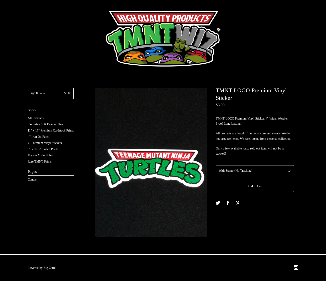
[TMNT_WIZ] (163, 39)
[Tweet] (218, 203)
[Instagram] (296, 268)
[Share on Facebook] (228, 203)
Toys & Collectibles (40, 155)
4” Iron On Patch (38, 136)
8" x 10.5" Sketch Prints (43, 149)
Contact (32, 179)
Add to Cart (254, 186)
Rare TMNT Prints (39, 161)
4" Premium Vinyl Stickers (45, 143)
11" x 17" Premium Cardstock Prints (51, 130)
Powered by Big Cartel (42, 267)
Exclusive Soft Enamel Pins (45, 124)
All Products (35, 118)
